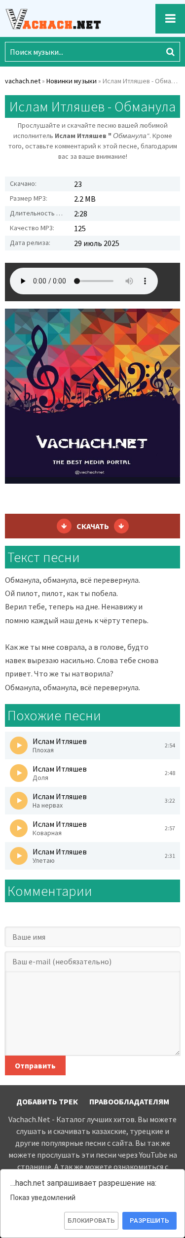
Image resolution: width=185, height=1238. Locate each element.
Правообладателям (129, 1101)
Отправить (35, 1065)
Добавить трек (47, 1101)
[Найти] (170, 52)
